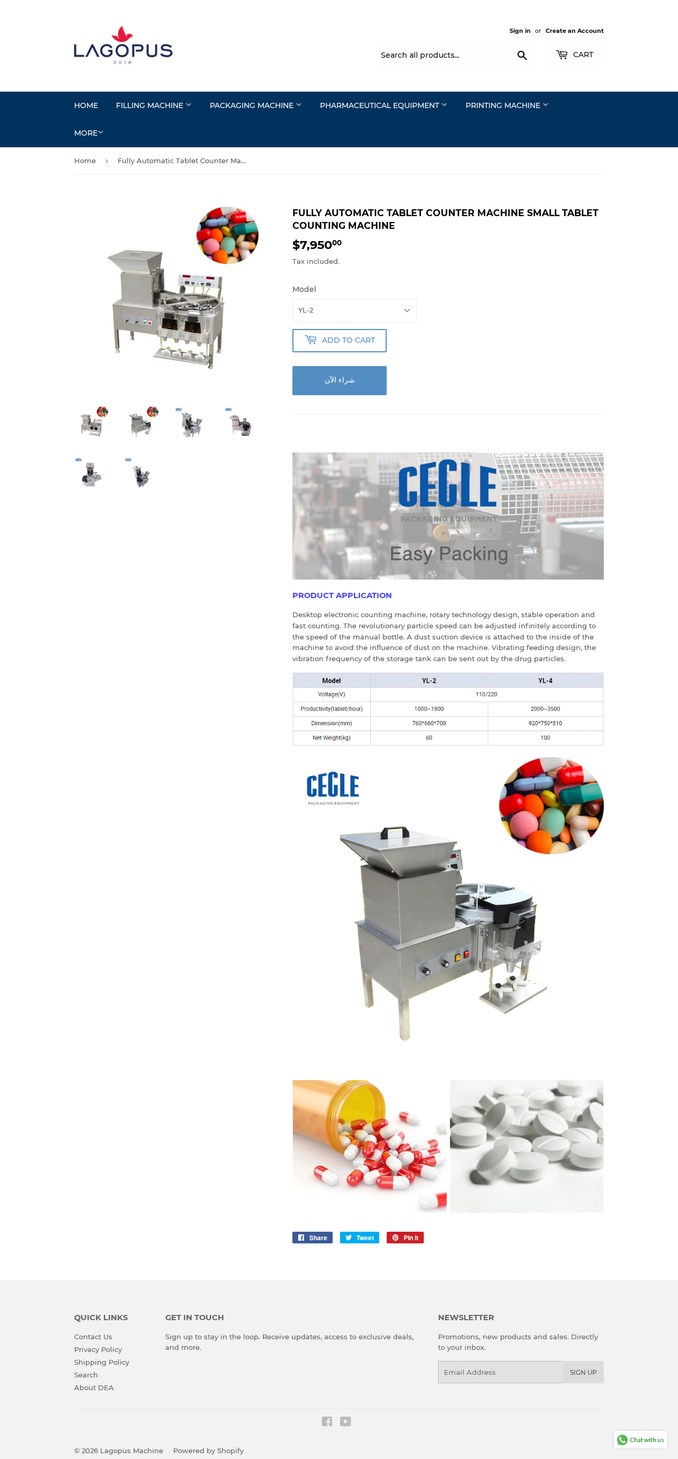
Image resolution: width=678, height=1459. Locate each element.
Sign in (520, 30)
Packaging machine (253, 105)
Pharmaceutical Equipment (380, 105)
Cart (582, 54)
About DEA (94, 1387)
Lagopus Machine (131, 1450)
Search (86, 1375)
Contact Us (93, 1336)
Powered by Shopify (208, 1450)
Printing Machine (504, 105)
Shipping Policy (101, 1362)
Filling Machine (150, 105)
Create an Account (575, 30)
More (85, 133)
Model (304, 289)
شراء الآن (340, 380)
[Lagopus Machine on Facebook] (327, 1423)
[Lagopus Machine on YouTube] (345, 1423)
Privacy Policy (98, 1349)
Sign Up (583, 1372)
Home (86, 105)
